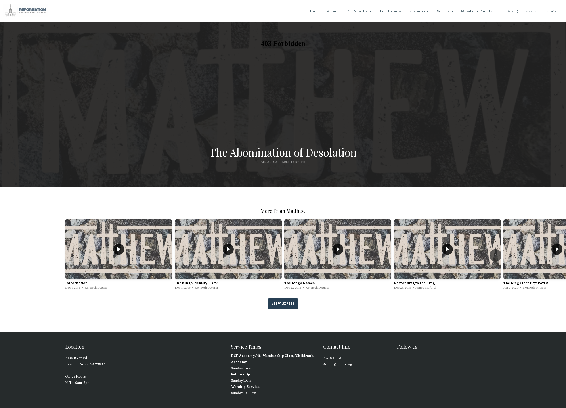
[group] (118, 255)
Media (531, 11)
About (333, 11)
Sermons (445, 11)
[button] (496, 255)
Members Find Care (480, 11)
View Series (282, 303)
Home (313, 11)
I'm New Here (359, 11)
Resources (419, 11)
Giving (512, 11)
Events (551, 11)
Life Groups (391, 11)
